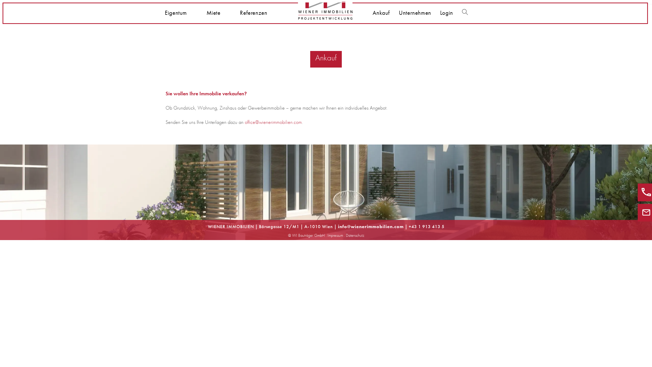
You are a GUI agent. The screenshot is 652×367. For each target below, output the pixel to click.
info (342, 226)
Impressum (335, 235)
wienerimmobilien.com (377, 226)
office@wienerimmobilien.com (273, 122)
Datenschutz (355, 235)
